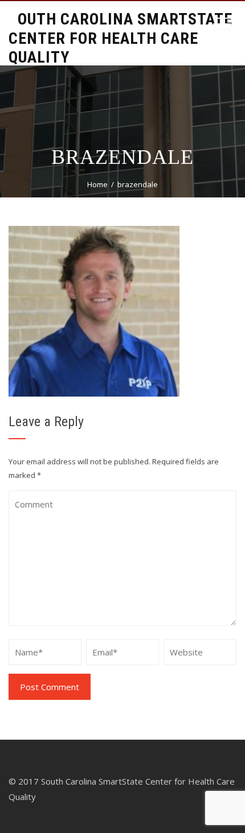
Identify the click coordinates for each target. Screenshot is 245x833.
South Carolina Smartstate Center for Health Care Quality (120, 38)
